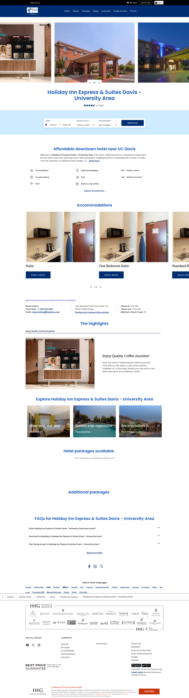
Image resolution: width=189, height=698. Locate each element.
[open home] (3, 597)
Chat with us (65, 657)
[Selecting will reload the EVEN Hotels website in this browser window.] (59, 622)
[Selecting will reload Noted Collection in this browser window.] (123, 613)
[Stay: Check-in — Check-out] (58, 125)
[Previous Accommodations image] (91, 287)
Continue (149, 691)
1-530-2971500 (45, 309)
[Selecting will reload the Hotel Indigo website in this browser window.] (111, 613)
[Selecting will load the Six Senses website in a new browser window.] (33, 613)
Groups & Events (120, 11)
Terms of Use (136, 643)
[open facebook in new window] (88, 566)
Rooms (76, 11)
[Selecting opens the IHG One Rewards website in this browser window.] (147, 629)
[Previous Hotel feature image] (90, 83)
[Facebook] (28, 645)
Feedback (134, 660)
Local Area (105, 11)
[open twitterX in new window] (100, 566)
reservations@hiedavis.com (45, 312)
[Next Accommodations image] (100, 287)
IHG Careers (65, 647)
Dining (95, 11)
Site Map (134, 657)
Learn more (137, 672)
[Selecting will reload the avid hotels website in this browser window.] (104, 622)
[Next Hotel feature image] (99, 83)
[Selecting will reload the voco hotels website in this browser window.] (135, 613)
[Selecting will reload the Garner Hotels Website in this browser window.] (94, 622)
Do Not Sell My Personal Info (141, 653)
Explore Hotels (101, 643)
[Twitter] (33, 645)
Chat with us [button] (35, 3)
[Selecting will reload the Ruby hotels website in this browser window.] (145, 613)
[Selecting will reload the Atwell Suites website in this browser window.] (115, 622)
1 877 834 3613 (53, 667)
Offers (67, 11)
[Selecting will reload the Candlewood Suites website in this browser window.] (155, 622)
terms (127, 692)
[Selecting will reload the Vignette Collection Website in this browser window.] (82, 613)
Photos (133, 11)
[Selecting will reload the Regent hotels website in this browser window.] (45, 613)
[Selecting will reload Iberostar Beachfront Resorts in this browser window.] (34, 622)
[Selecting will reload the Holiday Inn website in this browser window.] (83, 622)
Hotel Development (68, 654)
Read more (94, 161)
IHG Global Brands (67, 650)
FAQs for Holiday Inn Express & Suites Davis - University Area (94, 518)
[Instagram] (39, 645)
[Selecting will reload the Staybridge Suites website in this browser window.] (128, 622)
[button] (158, 2)
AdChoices (135, 647)
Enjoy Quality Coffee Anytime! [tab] (40, 331)
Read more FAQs (94, 553)
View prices (132, 123)
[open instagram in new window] (94, 566)
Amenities (86, 11)
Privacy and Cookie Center (141, 650)
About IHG (64, 644)
